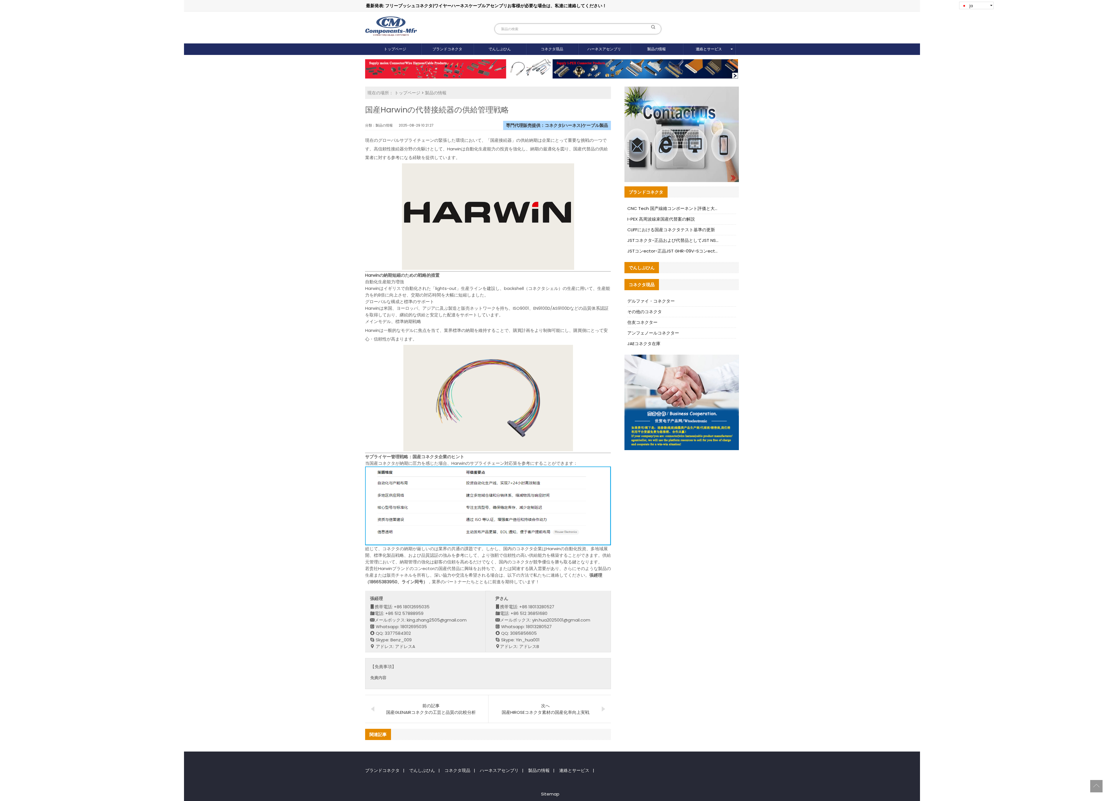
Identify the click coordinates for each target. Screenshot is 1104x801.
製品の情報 (656, 49)
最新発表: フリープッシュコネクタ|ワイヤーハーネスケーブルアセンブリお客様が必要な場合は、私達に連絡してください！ (486, 6)
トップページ (395, 49)
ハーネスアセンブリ (604, 49)
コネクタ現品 (552, 49)
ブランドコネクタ (447, 49)
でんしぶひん (499, 49)
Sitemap (550, 794)
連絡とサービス (709, 49)
